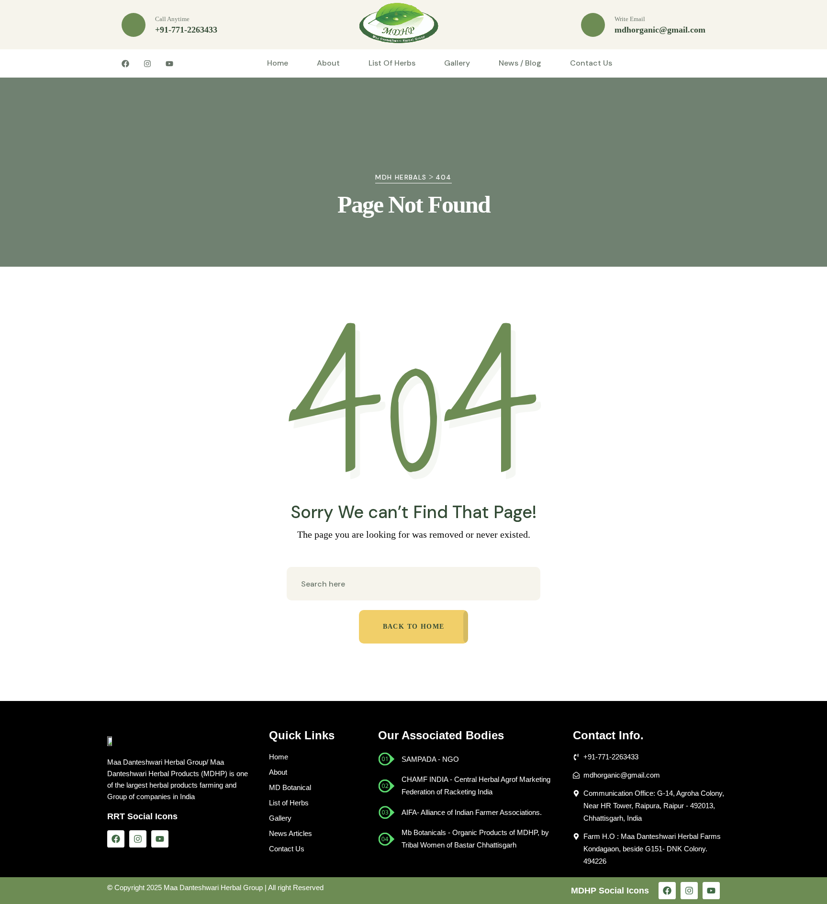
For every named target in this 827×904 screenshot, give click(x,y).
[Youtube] (159, 839)
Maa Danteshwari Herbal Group (213, 887)
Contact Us (591, 63)
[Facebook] (115, 839)
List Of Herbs (392, 63)
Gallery (457, 63)
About (328, 63)
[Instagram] (137, 839)
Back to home (414, 626)
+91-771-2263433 (186, 29)
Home (277, 63)
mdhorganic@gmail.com (660, 29)
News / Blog (520, 63)
